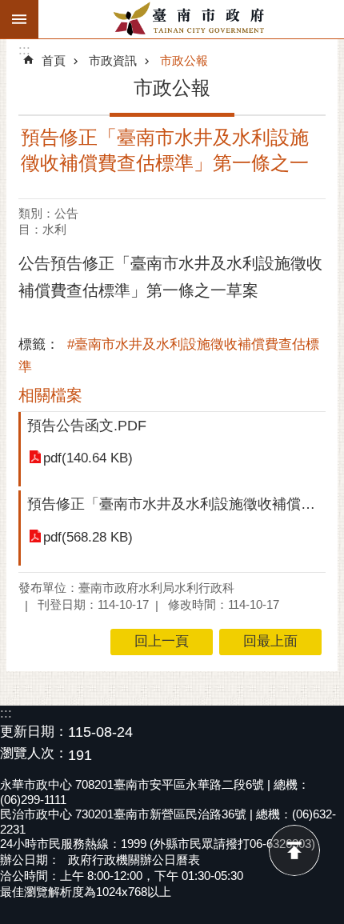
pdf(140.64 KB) (88, 458)
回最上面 (294, 850)
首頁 (54, 60)
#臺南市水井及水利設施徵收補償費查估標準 (168, 356)
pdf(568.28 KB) (88, 537)
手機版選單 (19, 19)
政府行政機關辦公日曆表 (134, 859)
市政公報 (184, 60)
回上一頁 (161, 641)
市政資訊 (113, 60)
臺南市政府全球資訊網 (191, 19)
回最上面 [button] (270, 641)
